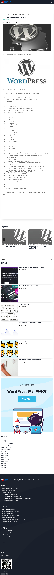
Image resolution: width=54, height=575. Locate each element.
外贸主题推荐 (4, 453)
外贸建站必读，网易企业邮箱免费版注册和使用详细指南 (17, 498)
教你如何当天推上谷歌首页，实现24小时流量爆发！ (30, 359)
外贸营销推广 (4, 463)
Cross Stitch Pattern (8, 539)
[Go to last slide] (4, 239)
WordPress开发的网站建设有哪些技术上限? (14, 519)
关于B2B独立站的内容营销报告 (11, 515)
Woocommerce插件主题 (7, 443)
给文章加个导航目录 (9, 246)
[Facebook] (2, 574)
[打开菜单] (51, 2)
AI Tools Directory (7, 532)
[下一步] (50, 239)
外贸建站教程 (6, 19)
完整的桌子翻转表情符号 (24, 304)
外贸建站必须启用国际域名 (10, 494)
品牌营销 (3, 451)
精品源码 (3, 467)
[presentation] (14, 237)
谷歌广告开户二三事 (8, 513)
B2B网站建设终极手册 (9, 517)
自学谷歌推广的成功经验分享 (10, 500)
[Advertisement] (27, 207)
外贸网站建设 (4, 461)
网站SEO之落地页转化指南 (10, 521)
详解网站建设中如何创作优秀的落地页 (12, 496)
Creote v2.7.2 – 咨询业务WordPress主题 (28, 285)
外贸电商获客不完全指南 (9, 509)
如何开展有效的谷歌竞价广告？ (11, 511)
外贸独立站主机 (5, 459)
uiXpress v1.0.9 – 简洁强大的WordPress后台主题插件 (31, 267)
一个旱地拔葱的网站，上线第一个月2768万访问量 (30, 322)
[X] (4, 574)
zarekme (8, 22)
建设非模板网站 (7, 492)
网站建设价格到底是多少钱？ (10, 488)
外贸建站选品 (4, 457)
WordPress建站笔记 (6, 447)
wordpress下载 (5, 445)
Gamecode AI (6, 536)
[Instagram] (7, 574)
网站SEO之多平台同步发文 (10, 490)
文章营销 (3, 465)
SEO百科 (3, 441)
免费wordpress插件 (6, 449)
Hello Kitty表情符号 (23, 341)
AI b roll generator (7, 530)
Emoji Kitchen (6, 534)
